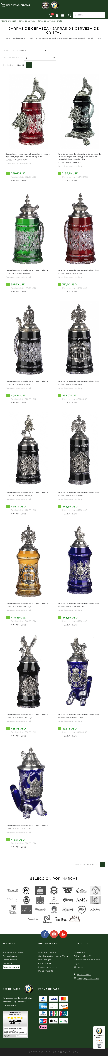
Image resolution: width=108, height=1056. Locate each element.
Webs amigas (44, 960)
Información (47, 943)
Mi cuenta (7, 963)
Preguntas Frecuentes (13, 952)
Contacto (81, 943)
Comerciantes (44, 963)
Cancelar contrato (11, 967)
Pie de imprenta (45, 971)
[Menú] (103, 1027)
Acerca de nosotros (47, 952)
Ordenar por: (8, 50)
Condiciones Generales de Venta (53, 956)
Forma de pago (10, 956)
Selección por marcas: (13, 58)
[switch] (99, 1046)
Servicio (9, 943)
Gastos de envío (10, 960)
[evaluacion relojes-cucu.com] (15, 1025)
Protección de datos (47, 967)
